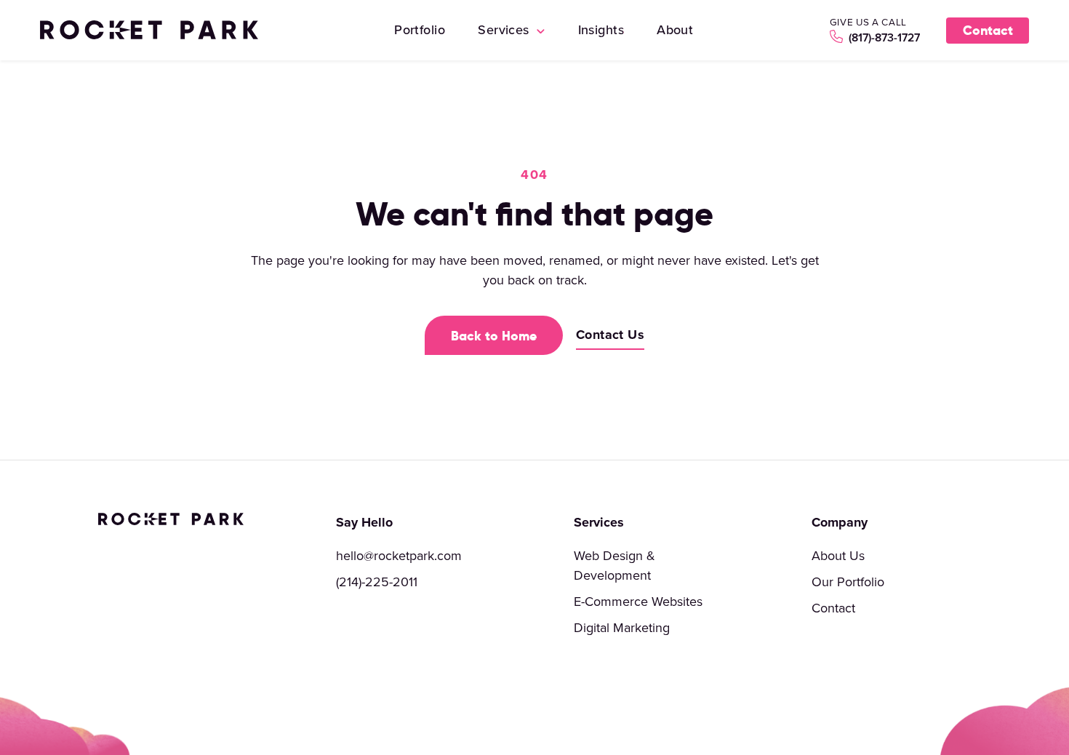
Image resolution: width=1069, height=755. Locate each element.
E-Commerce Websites (638, 601)
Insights (601, 29)
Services (505, 29)
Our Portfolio (848, 581)
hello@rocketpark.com (399, 555)
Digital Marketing (622, 627)
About (675, 29)
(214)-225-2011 (376, 581)
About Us (838, 555)
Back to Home (494, 335)
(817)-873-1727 (883, 37)
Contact (988, 30)
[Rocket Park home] (149, 29)
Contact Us (610, 334)
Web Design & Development (614, 565)
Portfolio (419, 29)
